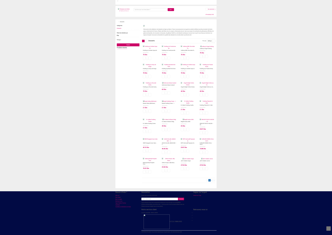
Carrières (117, 205)
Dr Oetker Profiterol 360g (168, 121)
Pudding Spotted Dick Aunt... (169, 68)
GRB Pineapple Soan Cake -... (150, 143)
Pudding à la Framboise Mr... (169, 50)
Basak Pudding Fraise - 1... (168, 103)
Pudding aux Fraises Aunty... (207, 68)
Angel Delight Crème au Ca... (207, 87)
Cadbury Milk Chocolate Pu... (188, 50)
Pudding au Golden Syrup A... (188, 68)
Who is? (117, 195)
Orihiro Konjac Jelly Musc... (168, 162)
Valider (128, 45)
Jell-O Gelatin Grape (186, 160)
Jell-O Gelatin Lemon (205, 160)
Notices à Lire (118, 201)
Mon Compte (118, 199)
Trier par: (204, 40)
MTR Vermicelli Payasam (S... (188, 143)
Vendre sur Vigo (197, 195)
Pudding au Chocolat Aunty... (150, 87)
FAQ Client (118, 197)
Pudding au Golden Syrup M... (150, 50)
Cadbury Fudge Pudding (206, 48)
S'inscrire (181, 199)
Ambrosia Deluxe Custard (168, 85)
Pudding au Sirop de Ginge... (150, 68)
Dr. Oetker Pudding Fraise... (149, 123)
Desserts (122, 21)
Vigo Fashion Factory (120, 203)
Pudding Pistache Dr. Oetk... (206, 105)
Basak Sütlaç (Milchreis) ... (149, 103)
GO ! (171, 9)
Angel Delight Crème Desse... (188, 87)
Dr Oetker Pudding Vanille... (187, 105)
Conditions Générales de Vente (123, 206)
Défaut (210, 41)
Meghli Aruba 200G (185, 121)
